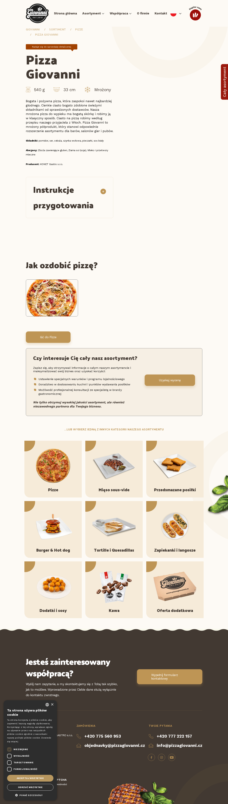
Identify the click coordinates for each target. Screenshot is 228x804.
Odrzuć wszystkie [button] (30, 787)
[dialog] (30, 750)
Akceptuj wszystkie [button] (30, 778)
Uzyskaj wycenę (170, 380)
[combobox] (47, 704)
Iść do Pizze (48, 337)
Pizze (79, 29)
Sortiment (57, 29)
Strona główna (65, 13)
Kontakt (161, 13)
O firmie (143, 13)
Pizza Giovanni (46, 34)
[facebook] (151, 757)
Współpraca (119, 13)
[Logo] (37, 13)
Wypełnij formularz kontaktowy (164, 676)
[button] (30, 795)
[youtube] (171, 757)
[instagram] (161, 757)
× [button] (52, 704)
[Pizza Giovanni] (52, 315)
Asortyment (91, 13)
